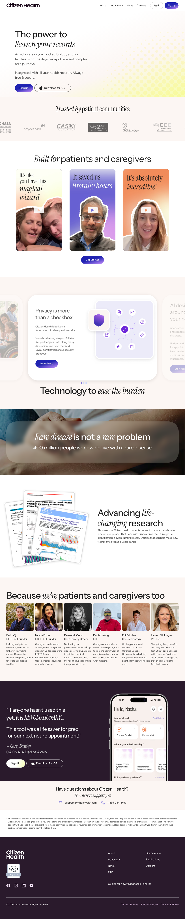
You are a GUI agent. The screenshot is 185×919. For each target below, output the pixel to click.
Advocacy (117, 5)
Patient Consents (149, 904)
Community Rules (170, 904)
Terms (124, 904)
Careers (141, 5)
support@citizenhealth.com (81, 802)
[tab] (81, 383)
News (130, 5)
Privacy (134, 904)
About (103, 5)
